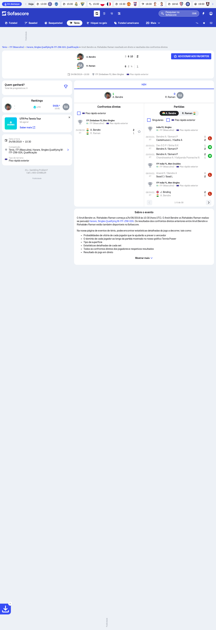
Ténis (76, 23)
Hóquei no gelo (99, 23)
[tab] (144, 84)
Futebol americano (128, 23)
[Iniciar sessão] (211, 13)
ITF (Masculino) (16, 47)
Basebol (33, 23)
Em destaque (13, 4)
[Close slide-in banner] (10, 604)
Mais (151, 23)
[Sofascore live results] (15, 13)
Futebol (13, 23)
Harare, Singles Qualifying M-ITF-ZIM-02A (52, 47)
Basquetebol (56, 23)
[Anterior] (26, 4)
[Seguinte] (212, 4)
